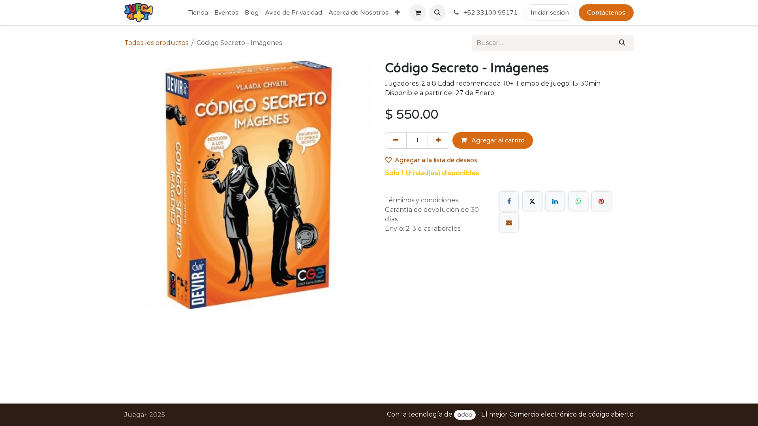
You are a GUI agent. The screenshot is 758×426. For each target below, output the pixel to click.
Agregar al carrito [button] (497, 140)
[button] (437, 12)
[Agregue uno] (438, 140)
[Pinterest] (601, 201)
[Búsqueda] (622, 43)
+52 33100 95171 (490, 13)
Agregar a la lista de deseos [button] (436, 160)
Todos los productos (156, 43)
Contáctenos (606, 13)
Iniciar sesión (550, 13)
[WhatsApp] (578, 201)
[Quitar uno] (396, 140)
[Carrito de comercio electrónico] (417, 12)
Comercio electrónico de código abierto (571, 415)
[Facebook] (508, 201)
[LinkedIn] (555, 201)
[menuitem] (198, 13)
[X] (532, 201)
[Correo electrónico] (508, 222)
